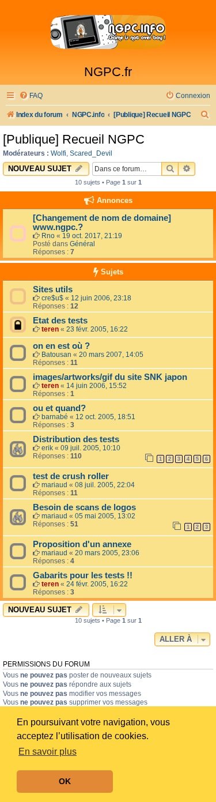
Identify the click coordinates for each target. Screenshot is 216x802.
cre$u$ (52, 298)
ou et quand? (59, 408)
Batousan (56, 355)
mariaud (54, 485)
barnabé (54, 417)
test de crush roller (71, 476)
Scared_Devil (91, 153)
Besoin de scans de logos (84, 507)
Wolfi (58, 153)
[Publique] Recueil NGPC (74, 139)
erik (47, 448)
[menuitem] (31, 96)
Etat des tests (60, 320)
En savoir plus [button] (47, 751)
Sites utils (53, 289)
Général (82, 244)
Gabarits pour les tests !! (82, 575)
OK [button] (65, 781)
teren (50, 329)
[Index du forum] (108, 32)
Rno (48, 236)
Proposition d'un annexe (82, 544)
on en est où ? (61, 346)
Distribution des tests (76, 439)
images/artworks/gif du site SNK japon (110, 377)
